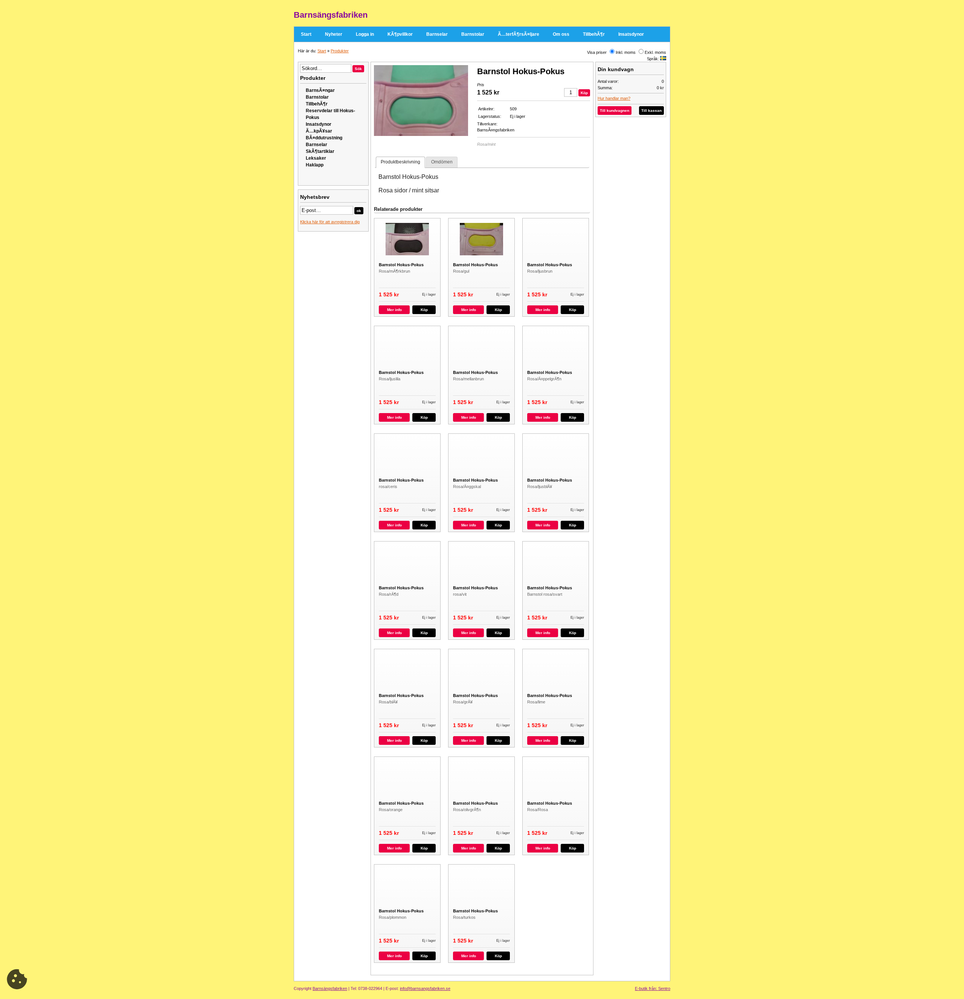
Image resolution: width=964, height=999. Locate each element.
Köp (424, 310)
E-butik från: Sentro (652, 988)
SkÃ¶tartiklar (320, 151)
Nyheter (333, 34)
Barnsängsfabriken (330, 988)
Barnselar (437, 34)
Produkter (340, 51)
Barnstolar (472, 34)
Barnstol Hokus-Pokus (401, 264)
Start (306, 34)
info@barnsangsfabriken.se (425, 988)
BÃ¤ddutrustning (324, 137)
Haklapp (314, 165)
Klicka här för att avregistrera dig (330, 222)
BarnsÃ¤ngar (320, 90)
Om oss (561, 34)
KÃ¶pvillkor (400, 34)
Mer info (394, 310)
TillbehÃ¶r (594, 34)
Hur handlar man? (614, 98)
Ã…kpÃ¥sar (319, 131)
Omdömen (442, 162)
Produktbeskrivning (400, 162)
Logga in (365, 34)
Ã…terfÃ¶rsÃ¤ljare (518, 34)
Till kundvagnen (614, 110)
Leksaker (316, 158)
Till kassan (651, 110)
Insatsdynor (631, 34)
